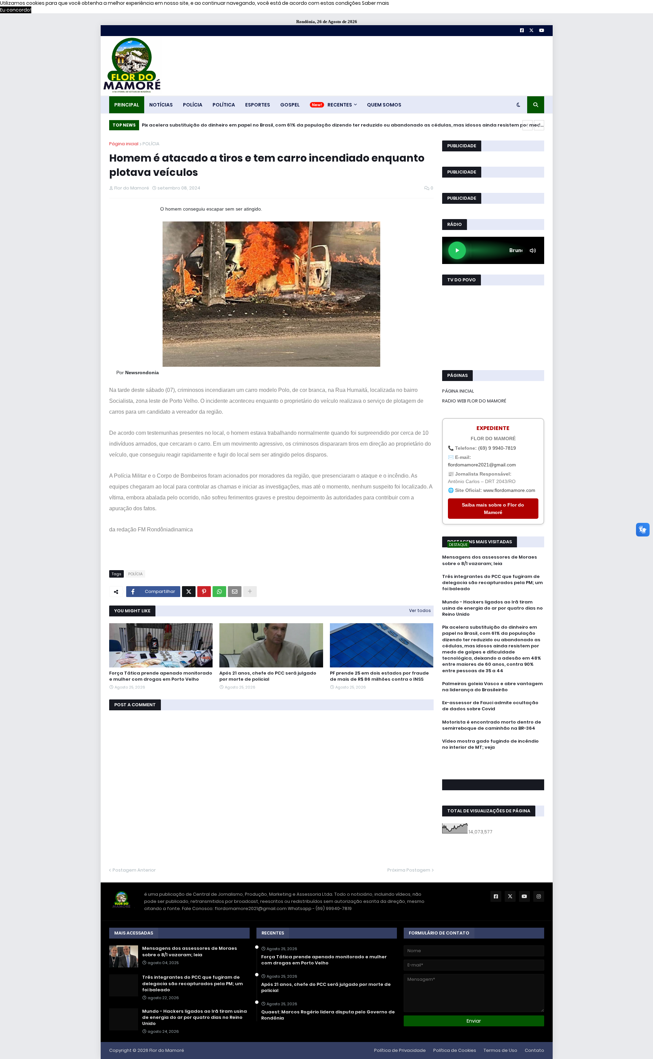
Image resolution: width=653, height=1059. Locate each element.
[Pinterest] (204, 591)
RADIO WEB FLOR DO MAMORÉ (474, 401)
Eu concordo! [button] (15, 9)
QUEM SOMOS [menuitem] (384, 104)
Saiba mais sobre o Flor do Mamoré (493, 508)
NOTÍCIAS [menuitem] (161, 104)
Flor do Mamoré (166, 1050)
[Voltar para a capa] (131, 66)
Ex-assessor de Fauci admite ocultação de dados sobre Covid (490, 706)
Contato (534, 1050)
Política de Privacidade (400, 1050)
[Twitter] (189, 591)
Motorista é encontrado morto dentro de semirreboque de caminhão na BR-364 (491, 725)
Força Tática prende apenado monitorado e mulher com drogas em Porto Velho (160, 676)
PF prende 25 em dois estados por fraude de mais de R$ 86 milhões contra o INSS (379, 676)
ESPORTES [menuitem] (257, 104)
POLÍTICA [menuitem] (224, 104)
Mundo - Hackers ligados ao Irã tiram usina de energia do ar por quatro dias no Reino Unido (492, 608)
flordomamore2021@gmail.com (482, 464)
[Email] (234, 591)
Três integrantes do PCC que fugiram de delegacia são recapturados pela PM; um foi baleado (492, 583)
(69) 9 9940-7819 (497, 448)
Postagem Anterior (134, 870)
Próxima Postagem (408, 870)
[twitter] (493, 765)
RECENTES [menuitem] (340, 104)
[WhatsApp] (219, 591)
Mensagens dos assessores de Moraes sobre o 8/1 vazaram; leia (489, 560)
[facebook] (493, 762)
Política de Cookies (454, 1050)
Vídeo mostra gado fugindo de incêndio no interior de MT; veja (490, 744)
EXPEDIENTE (492, 428)
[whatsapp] (493, 760)
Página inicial (123, 143)
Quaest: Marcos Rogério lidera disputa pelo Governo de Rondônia (328, 1015)
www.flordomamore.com (509, 490)
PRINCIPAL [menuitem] (126, 104)
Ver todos (420, 610)
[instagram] (493, 769)
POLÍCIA (151, 143)
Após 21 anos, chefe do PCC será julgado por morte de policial (267, 676)
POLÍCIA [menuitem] (192, 104)
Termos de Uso (500, 1050)
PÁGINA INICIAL (458, 391)
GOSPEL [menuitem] (290, 104)
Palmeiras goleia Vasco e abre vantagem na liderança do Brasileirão (492, 687)
